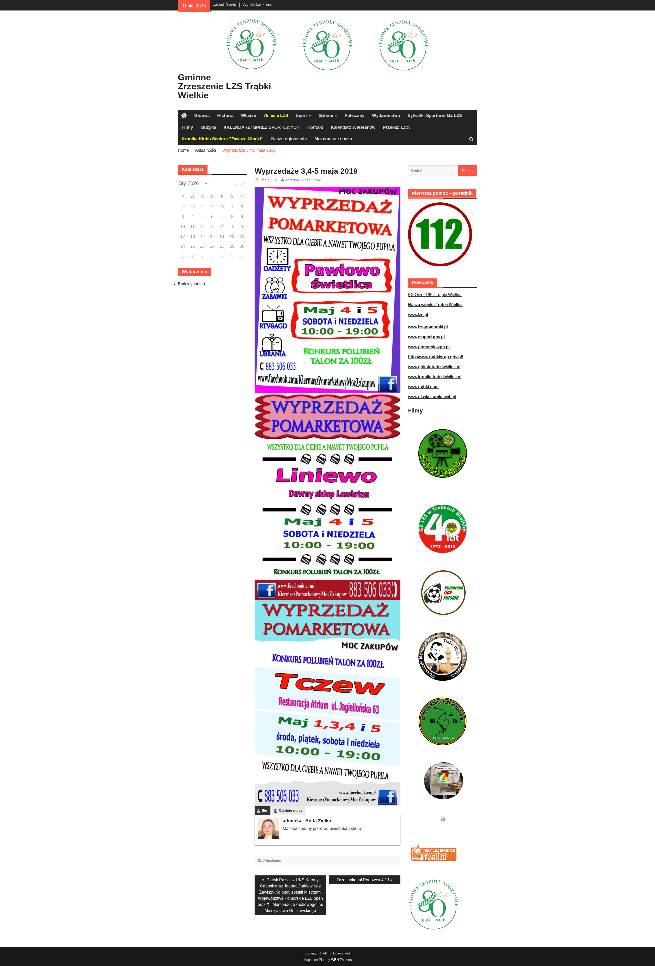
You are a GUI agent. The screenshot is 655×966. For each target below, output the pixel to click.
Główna (202, 115)
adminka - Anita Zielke (303, 180)
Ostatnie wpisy (290, 810)
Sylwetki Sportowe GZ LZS (435, 115)
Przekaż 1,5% (396, 127)
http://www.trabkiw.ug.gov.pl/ (435, 357)
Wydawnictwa (386, 115)
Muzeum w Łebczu (333, 138)
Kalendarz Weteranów (353, 127)
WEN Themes (341, 960)
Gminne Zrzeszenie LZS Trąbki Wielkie (224, 86)
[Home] (184, 116)
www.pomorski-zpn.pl (429, 347)
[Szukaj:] (442, 170)
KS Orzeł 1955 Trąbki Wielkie (435, 294)
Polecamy (354, 115)
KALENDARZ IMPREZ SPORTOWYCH (262, 127)
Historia (225, 115)
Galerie (326, 115)
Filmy (187, 127)
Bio (264, 810)
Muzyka (208, 127)
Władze (248, 115)
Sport (301, 115)
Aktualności (272, 861)
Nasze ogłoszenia (289, 138)
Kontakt (315, 127)
